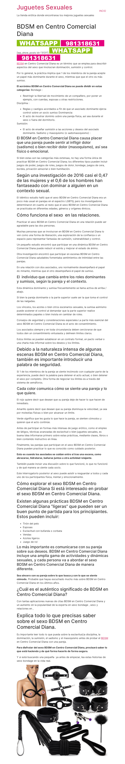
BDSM (20, 63)
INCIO (102, 10)
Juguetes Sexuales (44, 7)
